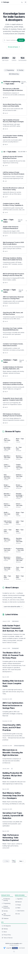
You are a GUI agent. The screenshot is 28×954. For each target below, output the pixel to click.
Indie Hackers (15, 621)
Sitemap (6, 928)
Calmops (6, 2)
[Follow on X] (14, 951)
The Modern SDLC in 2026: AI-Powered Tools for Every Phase (13, 655)
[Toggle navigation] (25, 2)
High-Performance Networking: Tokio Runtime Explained (10, 837)
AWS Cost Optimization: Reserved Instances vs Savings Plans (12, 705)
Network (19, 901)
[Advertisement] (14, 877)
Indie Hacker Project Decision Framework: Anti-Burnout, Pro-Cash (12, 628)
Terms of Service (8, 937)
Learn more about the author (12, 606)
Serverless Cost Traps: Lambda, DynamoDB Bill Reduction (12, 815)
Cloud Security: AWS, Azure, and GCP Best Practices (11, 727)
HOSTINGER (22, 948)
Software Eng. (15, 74)
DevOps (21, 70)
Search (21, 40)
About (5, 931)
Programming (10, 70)
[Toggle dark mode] (22, 2)
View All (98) (23, 82)
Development (15, 648)
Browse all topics (13, 47)
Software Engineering (19, 745)
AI (11, 768)
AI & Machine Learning (6, 899)
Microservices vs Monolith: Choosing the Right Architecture (12, 752)
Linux (18, 913)
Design (19, 904)
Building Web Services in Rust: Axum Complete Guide (13, 683)
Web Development (7, 914)
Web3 (18, 907)
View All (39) (21, 361)
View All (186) (20, 220)
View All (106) (21, 151)
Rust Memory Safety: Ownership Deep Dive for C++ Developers (13, 795)
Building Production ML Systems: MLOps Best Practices (12, 775)
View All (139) (21, 290)
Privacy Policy (7, 934)
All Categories (7, 925)
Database (6, 918)
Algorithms (20, 898)
